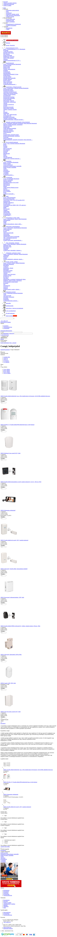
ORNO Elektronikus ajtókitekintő (10, 794)
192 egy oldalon (6, 373)
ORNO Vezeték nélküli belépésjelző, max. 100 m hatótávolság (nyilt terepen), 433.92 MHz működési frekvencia (28, 769)
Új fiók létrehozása (5, 335)
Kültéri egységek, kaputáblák (7, 855)
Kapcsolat (5, 1)
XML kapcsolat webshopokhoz (13, 15)
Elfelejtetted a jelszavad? (8, 333)
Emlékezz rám (5, 336)
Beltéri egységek (4, 852)
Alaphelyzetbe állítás (5, 846)
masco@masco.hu (7, 927)
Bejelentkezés (4, 330)
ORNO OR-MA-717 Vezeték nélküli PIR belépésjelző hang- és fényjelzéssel (20, 782)
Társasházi (3, 858)
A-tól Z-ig (5, 358)
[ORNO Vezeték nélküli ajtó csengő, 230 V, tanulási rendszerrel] (6, 804)
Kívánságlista (6, 328)
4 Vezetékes (3, 861)
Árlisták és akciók (10, 16)
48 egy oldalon (6, 370)
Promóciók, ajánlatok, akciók (12, 14)
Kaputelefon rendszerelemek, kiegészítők (10, 854)
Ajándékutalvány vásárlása (9, 904)
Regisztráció (9, 330)
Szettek (2, 856)
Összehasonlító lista (7, 327)
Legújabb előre (6, 357)
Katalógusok (9, 12)
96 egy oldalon (6, 371)
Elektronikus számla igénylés (12, 10)
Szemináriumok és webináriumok (13, 24)
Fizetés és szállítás (7, 5)
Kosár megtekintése (5, 342)
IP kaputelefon (4, 859)
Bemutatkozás (9, 28)
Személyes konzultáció (11, 25)
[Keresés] (14, 318)
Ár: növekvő (6, 360)
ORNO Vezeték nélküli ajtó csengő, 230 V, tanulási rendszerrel (17, 806)
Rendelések (5, 325)
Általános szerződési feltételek (10, 3)
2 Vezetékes (3, 860)
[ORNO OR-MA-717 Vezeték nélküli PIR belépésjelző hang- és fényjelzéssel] (6, 779)
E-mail (2, 332)
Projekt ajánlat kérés (10, 19)
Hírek (4, 7)
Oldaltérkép (5, 906)
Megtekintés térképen (8, 928)
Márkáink (5, 905)
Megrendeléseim (7, 912)
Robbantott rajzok (10, 20)
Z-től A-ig (5, 359)
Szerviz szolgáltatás (10, 21)
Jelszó (2, 333)
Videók (7, 29)
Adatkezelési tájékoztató (8, 4)
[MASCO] (6, 34)
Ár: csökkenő (6, 362)
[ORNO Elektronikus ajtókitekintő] (6, 792)
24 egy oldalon (6, 369)
